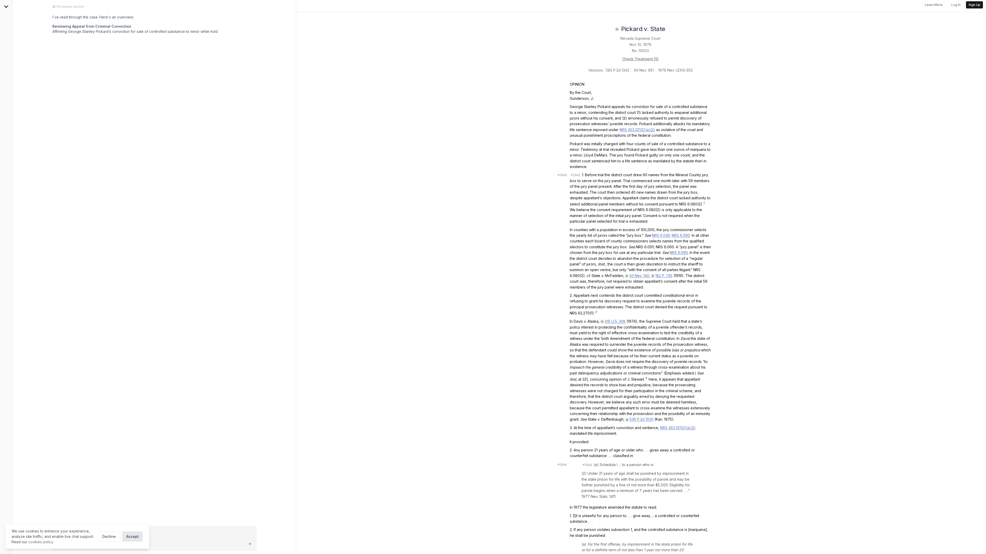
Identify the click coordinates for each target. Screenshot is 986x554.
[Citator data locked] (617, 29)
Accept (132, 536)
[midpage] (6, 6)
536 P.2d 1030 (641, 419)
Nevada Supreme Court (640, 38)
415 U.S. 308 (615, 321)
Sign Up (974, 5)
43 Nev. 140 (639, 275)
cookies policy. (41, 542)
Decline (109, 536)
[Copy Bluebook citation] (671, 29)
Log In (956, 5)
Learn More (934, 5)
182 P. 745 (663, 275)
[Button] (250, 544)
